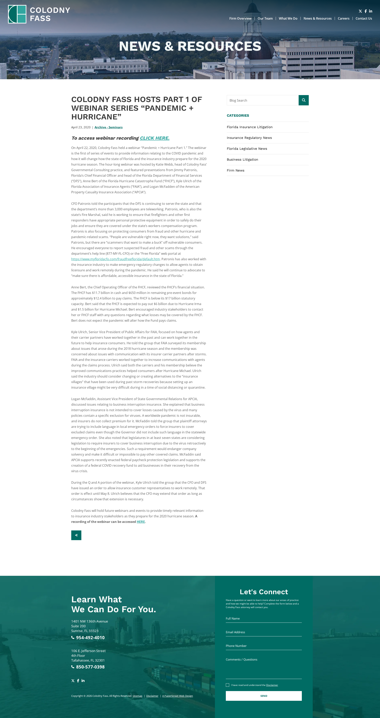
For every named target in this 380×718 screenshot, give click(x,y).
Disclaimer (152, 696)
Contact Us (364, 18)
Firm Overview (240, 18)
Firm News (235, 170)
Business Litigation (242, 159)
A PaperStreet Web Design (177, 696)
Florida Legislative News (247, 149)
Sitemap (137, 696)
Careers (344, 18)
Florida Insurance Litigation (250, 127)
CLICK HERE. (154, 138)
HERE (141, 522)
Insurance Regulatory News (249, 138)
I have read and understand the (254, 685)
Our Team (265, 18)
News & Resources (318, 18)
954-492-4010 (90, 637)
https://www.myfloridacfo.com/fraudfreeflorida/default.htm (115, 259)
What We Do (288, 18)
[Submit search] (304, 100)
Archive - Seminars (109, 127)
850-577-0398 (90, 667)
